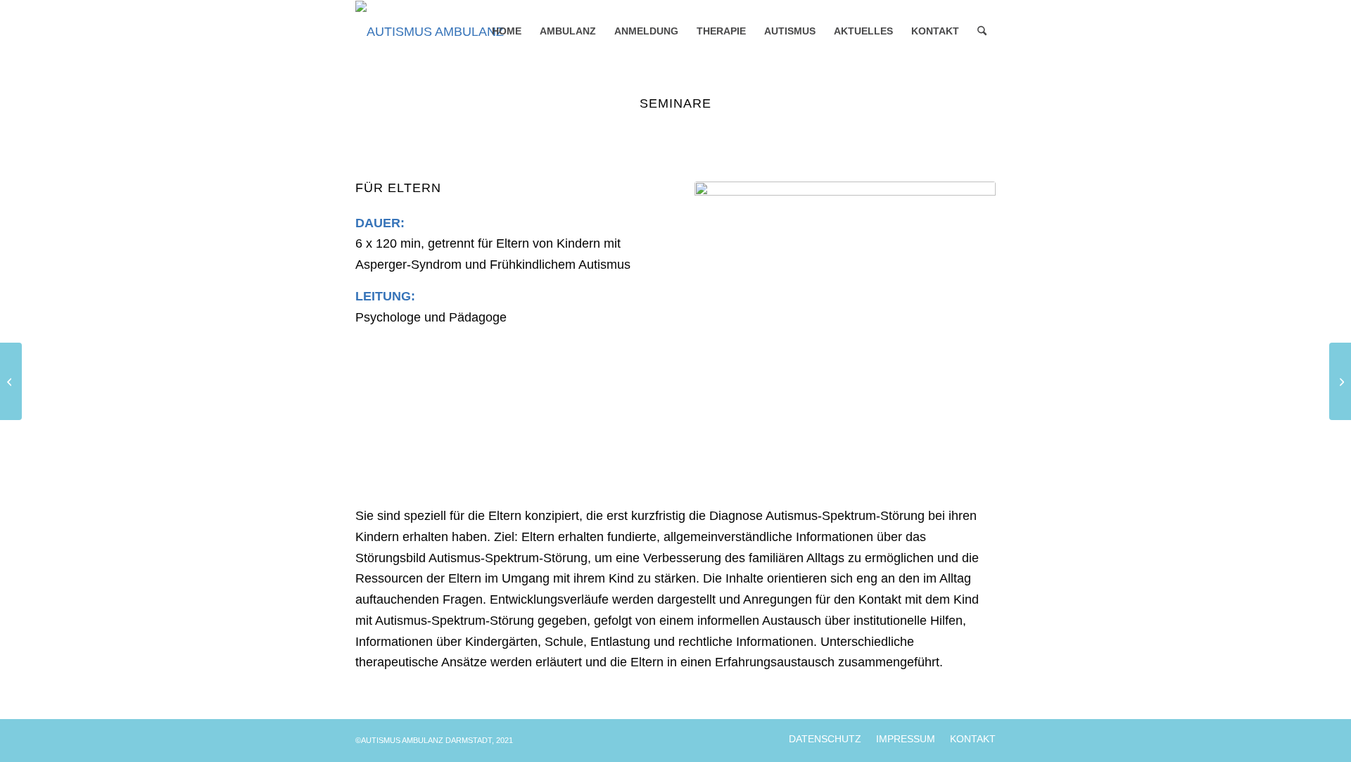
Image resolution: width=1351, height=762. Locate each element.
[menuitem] (507, 32)
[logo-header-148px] (448, 32)
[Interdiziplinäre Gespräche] (1340, 381)
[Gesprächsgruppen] (11, 381)
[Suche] (982, 32)
